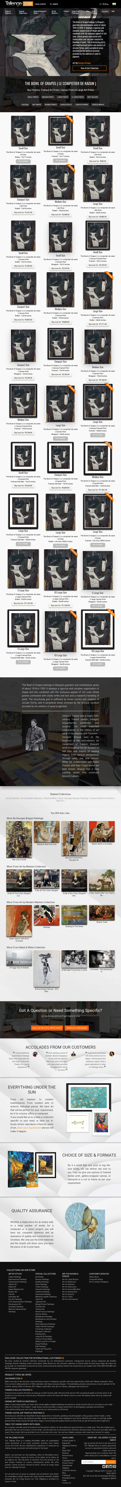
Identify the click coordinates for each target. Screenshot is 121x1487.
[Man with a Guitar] (19, 839)
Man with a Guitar (19, 859)
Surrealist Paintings (16, 1307)
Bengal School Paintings (44, 1304)
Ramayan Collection (43, 1331)
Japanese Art (40, 1302)
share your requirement (29, 1127)
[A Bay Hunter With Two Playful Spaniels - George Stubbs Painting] (102, 880)
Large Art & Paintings (43, 1336)
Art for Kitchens (68, 1284)
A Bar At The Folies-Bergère (46, 890)
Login (37, 4)
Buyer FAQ (66, 1451)
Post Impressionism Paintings (20, 1302)
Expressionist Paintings (17, 1279)
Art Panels (39, 1277)
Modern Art (13, 1292)
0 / (103, 4)
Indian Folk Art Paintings (44, 1326)
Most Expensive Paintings (45, 1324)
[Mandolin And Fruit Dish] (46, 831)
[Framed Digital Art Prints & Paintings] (43, 1413)
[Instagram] (110, 1467)
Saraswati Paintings (43, 1294)
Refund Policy (67, 1455)
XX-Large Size (60, 592)
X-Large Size (23, 590)
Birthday (46, 927)
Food (60, 798)
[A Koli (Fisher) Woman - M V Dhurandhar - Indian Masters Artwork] (46, 968)
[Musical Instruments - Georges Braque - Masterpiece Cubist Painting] (74, 838)
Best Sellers (94, 12)
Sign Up (43, 4)
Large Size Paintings (75, 12)
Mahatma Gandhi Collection (46, 1297)
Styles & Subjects (8, 12)
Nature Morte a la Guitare (102, 844)
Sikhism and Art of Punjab (45, 1341)
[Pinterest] (114, 1467)
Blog (87, 11)
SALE (113, 11)
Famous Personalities (43, 1339)
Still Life (60, 800)
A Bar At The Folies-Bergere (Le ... (19, 894)
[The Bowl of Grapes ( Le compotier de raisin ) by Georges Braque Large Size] (98, 183)
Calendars (105, 11)
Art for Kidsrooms (69, 1287)
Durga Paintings (41, 1344)
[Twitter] (103, 1467)
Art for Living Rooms (70, 1279)
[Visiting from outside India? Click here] (63, 1358)
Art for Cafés (67, 1297)
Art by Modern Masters (31, 798)
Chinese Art (40, 1309)
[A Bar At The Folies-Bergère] (46, 878)
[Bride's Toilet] (102, 912)
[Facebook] (107, 1467)
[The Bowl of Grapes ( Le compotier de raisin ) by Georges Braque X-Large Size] (23, 568)
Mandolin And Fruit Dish (46, 844)
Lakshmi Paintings (42, 1292)
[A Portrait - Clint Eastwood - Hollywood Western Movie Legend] (102, 958)
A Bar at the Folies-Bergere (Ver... (74, 894)
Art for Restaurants (69, 1292)
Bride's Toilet (102, 922)
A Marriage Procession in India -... (74, 971)
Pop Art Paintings (15, 1299)
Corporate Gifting (96, 1279)
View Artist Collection (89, 68)
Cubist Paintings (15, 1277)
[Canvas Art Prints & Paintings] (36, 1401)
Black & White (50, 798)
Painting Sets (40, 1334)
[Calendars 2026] (21, 1378)
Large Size (97, 204)
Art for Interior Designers (99, 1282)
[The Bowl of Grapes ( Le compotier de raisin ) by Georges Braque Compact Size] (23, 181)
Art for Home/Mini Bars (71, 1289)
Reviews (65, 1453)
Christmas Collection (43, 1329)
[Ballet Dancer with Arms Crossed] (19, 921)
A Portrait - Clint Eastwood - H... (101, 970)
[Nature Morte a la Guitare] (102, 831)
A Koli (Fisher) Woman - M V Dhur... (46, 990)
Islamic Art (13, 1284)
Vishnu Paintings (41, 1287)
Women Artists (41, 1314)
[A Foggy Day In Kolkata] (19, 958)
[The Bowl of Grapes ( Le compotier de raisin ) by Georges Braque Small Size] (23, 131)
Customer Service (69, 1470)
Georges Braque (84, 62)
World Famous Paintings (44, 1312)
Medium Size (60, 201)
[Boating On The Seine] (74, 914)
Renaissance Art (15, 1304)
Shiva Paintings (41, 1284)
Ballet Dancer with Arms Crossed (19, 939)
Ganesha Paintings (42, 1289)
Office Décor (94, 1277)
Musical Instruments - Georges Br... (74, 859)
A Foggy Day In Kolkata (19, 968)
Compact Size (23, 199)
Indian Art (12, 1287)
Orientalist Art (14, 1297)
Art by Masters (55, 12)
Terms (64, 1458)
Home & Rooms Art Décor (40, 12)
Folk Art (12, 1294)
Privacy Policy (67, 1463)
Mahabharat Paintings (43, 1317)
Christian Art (40, 1307)
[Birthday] (46, 915)
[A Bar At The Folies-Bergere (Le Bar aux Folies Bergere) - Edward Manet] (19, 880)
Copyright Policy (68, 1460)
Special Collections (23, 12)
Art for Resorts (68, 1294)
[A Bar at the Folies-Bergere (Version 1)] (74, 880)
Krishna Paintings (42, 1279)
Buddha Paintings (42, 1282)
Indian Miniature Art (16, 1289)
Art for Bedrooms (69, 1282)
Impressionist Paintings (18, 1282)
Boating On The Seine (74, 926)
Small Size (23, 148)
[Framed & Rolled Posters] (31, 1390)
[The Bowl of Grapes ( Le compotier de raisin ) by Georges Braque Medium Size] (60, 289)
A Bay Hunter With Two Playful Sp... (101, 894)
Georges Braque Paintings (76, 798)
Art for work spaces (70, 1299)
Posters (66, 11)
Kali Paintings (40, 1346)
